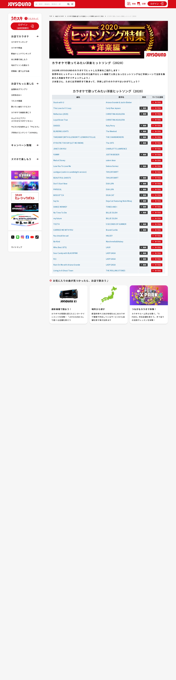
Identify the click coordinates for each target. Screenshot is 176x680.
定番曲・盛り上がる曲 (20, 71)
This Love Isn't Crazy (62, 108)
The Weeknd (111, 131)
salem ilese (111, 160)
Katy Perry (110, 125)
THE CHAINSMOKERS (115, 137)
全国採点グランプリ (19, 89)
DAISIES (56, 125)
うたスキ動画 (16, 101)
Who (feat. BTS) (60, 247)
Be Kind (56, 241)
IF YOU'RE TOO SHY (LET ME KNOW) (68, 143)
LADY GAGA (111, 253)
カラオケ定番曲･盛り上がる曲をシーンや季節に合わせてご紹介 (85, 16)
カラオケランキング (19, 42)
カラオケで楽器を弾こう (21, 112)
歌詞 (144, 108)
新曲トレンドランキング (21, 53)
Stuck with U (58, 102)
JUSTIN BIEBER (112, 154)
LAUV (108, 247)
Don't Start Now (60, 183)
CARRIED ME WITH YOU (63, 230)
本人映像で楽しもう (19, 59)
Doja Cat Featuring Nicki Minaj (119, 201)
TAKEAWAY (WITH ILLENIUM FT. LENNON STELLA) (74, 137)
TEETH (56, 224)
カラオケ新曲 (16, 47)
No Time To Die (60, 212)
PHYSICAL (57, 189)
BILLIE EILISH (111, 212)
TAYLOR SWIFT (112, 172)
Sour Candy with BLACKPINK (65, 253)
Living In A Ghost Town (63, 270)
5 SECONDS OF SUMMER (116, 224)
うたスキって (33, 18)
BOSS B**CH (58, 195)
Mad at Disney (59, 160)
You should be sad (60, 235)
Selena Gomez (112, 166)
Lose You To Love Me (62, 166)
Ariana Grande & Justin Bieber (119, 102)
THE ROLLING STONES (115, 270)
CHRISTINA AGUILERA (115, 114)
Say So (56, 201)
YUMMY (56, 154)
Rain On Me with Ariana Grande (66, 264)
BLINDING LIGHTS (61, 131)
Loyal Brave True (60, 119)
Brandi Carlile (112, 230)
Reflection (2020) (60, 114)
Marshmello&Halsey (114, 241)
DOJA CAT (110, 195)
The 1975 (110, 143)
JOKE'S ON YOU (59, 148)
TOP (50, 16)
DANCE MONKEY (60, 206)
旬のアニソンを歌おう (20, 65)
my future (57, 218)
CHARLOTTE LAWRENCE (116, 148)
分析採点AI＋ (16, 95)
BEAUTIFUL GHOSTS (62, 177)
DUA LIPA (110, 183)
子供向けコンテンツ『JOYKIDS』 (25, 132)
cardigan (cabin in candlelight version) (69, 172)
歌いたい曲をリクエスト (21, 106)
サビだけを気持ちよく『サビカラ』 (25, 126)
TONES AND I (111, 206)
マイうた (158, 102)
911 (54, 259)
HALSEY (109, 235)
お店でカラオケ (59, 16)
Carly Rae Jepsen (113, 108)
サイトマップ (16, 247)
